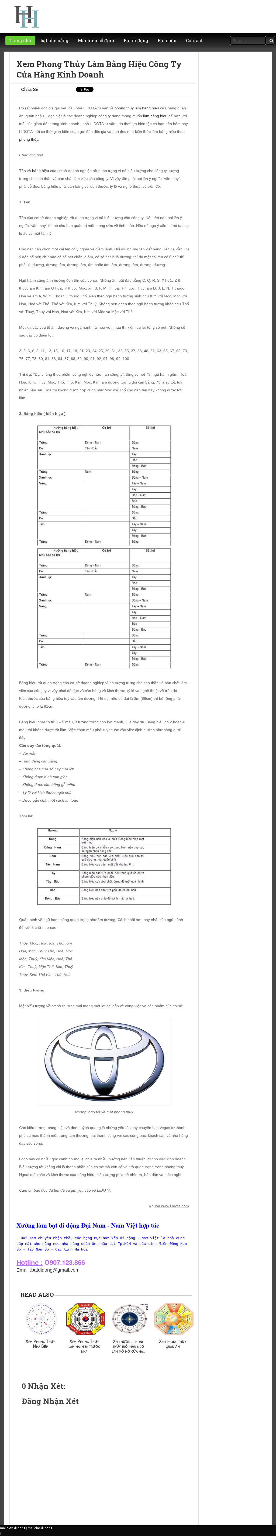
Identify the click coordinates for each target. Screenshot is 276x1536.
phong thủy (28, 139)
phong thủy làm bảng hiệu (137, 108)
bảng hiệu (40, 171)
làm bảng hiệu (155, 116)
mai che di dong (40, 1528)
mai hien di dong (12, 1528)
